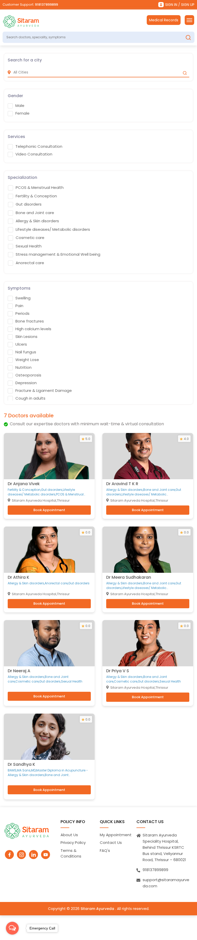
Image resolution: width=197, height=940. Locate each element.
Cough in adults (30, 398)
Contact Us (111, 842)
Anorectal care (30, 263)
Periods (22, 313)
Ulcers (21, 344)
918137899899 (46, 4)
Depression (26, 383)
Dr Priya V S (117, 671)
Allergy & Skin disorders (37, 221)
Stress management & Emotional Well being (58, 254)
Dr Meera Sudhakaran (128, 577)
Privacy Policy (73, 842)
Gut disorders (29, 204)
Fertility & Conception (36, 196)
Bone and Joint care (35, 212)
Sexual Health (29, 246)
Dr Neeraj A (19, 671)
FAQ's (105, 850)
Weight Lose (27, 359)
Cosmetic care (30, 237)
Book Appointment (49, 510)
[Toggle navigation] (189, 20)
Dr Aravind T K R (122, 484)
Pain (19, 305)
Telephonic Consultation (38, 146)
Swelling (23, 298)
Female (22, 113)
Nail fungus (25, 352)
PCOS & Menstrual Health (40, 187)
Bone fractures (29, 321)
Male (19, 105)
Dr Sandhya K (21, 764)
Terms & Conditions (71, 853)
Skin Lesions (26, 336)
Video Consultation (33, 154)
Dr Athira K (18, 577)
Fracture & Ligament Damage (43, 390)
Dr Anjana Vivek (24, 484)
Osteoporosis (28, 375)
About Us (69, 834)
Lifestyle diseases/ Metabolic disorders (53, 229)
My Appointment (116, 834)
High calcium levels (33, 329)
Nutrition (23, 367)
